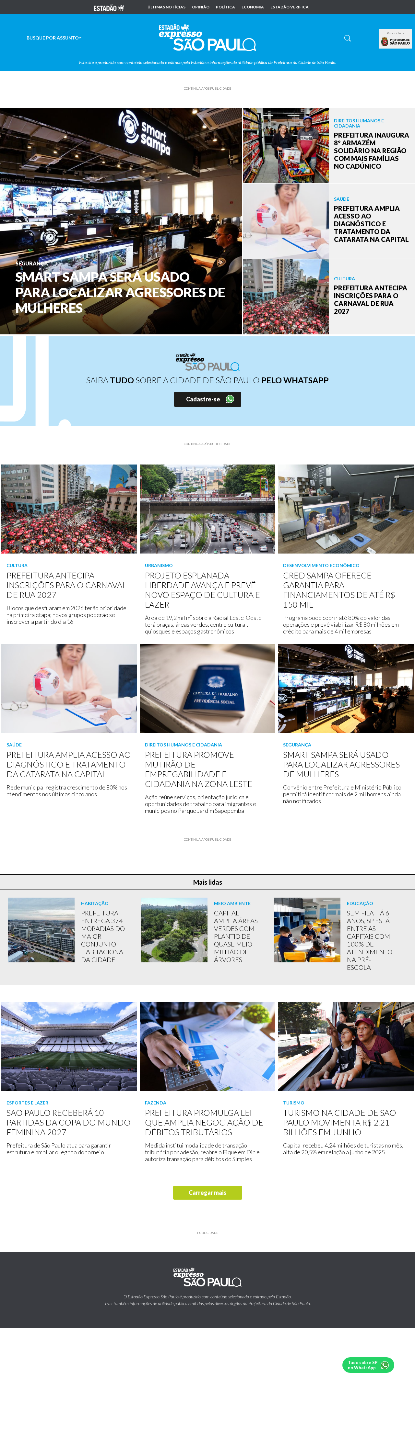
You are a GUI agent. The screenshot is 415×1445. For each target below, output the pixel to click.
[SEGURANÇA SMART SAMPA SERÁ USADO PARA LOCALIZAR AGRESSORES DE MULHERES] (121, 220)
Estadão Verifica (289, 7)
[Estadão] (109, 7)
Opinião (200, 7)
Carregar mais (208, 1192)
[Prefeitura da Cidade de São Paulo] (395, 41)
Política (225, 7)
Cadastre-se (203, 399)
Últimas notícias (166, 7)
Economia (253, 7)
